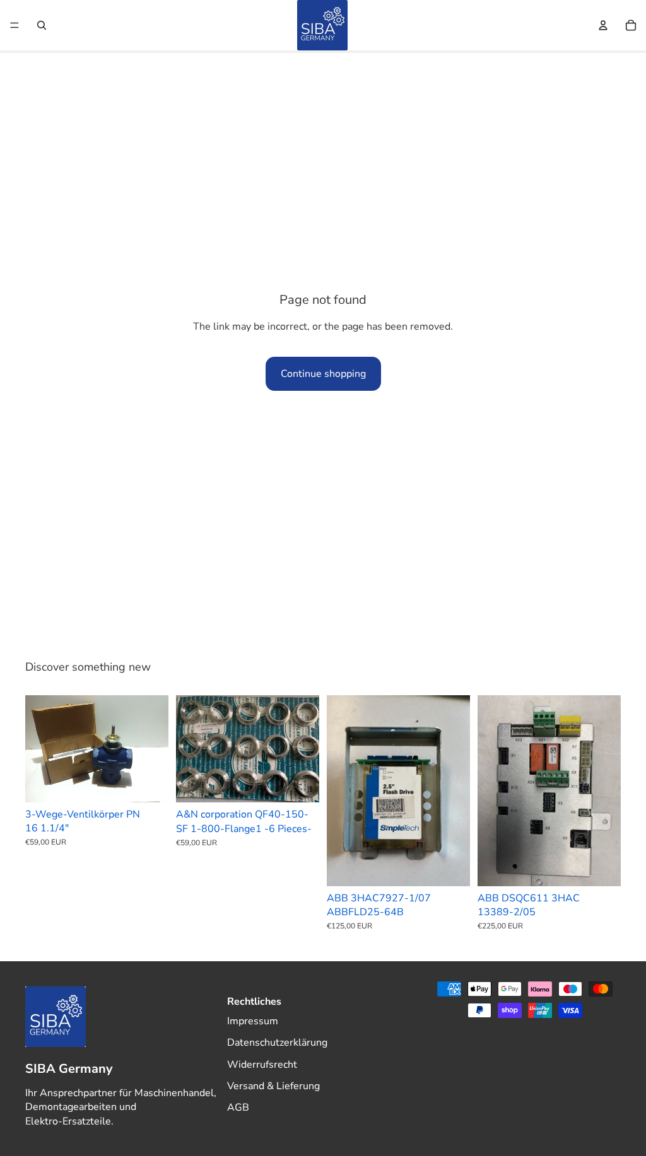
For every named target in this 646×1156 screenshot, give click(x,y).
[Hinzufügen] (149, 783)
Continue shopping (323, 374)
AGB (238, 1107)
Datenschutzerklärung (277, 1042)
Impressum (252, 1021)
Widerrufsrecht (262, 1064)
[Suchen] (42, 25)
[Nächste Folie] (154, 749)
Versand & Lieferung (273, 1086)
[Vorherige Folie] (39, 749)
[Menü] (14, 25)
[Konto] (603, 25)
